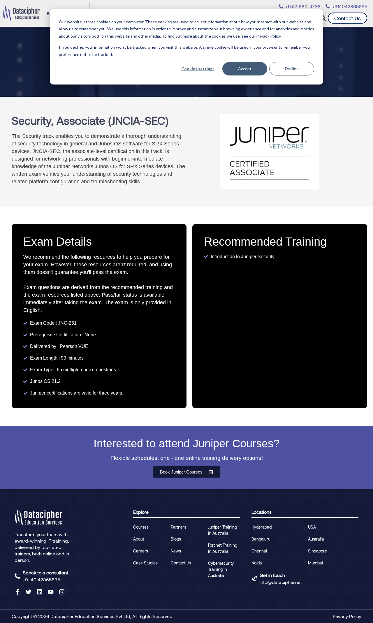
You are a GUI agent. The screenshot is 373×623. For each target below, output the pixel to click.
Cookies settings (197, 68)
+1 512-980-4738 (303, 6)
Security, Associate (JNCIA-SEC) (90, 120)
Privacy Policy (347, 616)
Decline (292, 68)
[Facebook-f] (17, 592)
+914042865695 (349, 6)
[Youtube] (51, 592)
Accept (244, 68)
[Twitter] (28, 592)
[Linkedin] (40, 592)
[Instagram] (62, 592)
